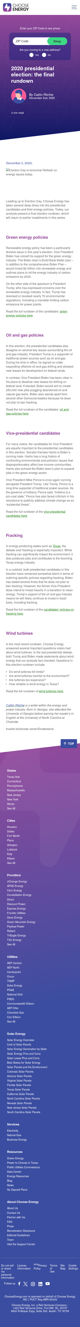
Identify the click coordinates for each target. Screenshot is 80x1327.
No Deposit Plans (17, 1189)
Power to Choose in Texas (22, 1162)
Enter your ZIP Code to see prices (40, 28)
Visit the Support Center (21, 1244)
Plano (10, 840)
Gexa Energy (15, 917)
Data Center (14, 1171)
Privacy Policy (40, 1266)
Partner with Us (16, 1217)
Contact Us (13, 1213)
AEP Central (14, 963)
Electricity (12, 1130)
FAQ (9, 1222)
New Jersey (14, 795)
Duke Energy (14, 985)
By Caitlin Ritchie (41, 94)
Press (10, 1226)
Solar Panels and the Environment (27, 1067)
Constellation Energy (19, 895)
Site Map (62, 1266)
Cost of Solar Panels (19, 1044)
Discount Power (16, 904)
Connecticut (14, 781)
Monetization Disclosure (21, 1230)
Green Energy (15, 1158)
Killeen (11, 858)
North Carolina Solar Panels (23, 1098)
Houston (12, 827)
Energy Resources (18, 1176)
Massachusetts (16, 790)
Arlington (12, 845)
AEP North (13, 967)
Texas (56, 546)
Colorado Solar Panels (20, 1071)
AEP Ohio (12, 1008)
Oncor (10, 976)
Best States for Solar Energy (23, 1062)
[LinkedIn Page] (40, 1285)
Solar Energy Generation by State (27, 1049)
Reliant (11, 931)
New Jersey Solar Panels (21, 1107)
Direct (10, 899)
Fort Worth (13, 836)
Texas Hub (13, 777)
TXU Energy (14, 940)
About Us (12, 1208)
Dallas (10, 831)
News (10, 1185)
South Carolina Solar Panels (23, 1112)
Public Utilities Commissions (23, 1167)
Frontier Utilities (16, 913)
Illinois (10, 804)
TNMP (11, 981)
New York (12, 799)
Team (10, 1239)
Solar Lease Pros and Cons (23, 1058)
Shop (57, 41)
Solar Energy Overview (20, 1040)
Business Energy (17, 1139)
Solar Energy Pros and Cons (24, 1053)
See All (11, 808)
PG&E (10, 990)
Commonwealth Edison (20, 1003)
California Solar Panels (20, 1094)
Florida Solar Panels (19, 1085)
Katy (9, 854)
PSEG (10, 999)
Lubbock (12, 849)
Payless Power (15, 926)
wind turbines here (51, 691)
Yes (37, 55)
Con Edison (14, 1017)
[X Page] (25, 1285)
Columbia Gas (15, 1012)
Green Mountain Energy (21, 922)
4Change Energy (17, 881)
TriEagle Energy (16, 935)
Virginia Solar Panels (19, 1080)
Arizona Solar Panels (19, 1076)
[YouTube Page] (48, 1283)
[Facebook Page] (19, 1284)
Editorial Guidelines (18, 1235)
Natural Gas (14, 1135)
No (49, 55)
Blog (9, 1180)
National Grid (15, 994)
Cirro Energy (14, 890)
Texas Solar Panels (18, 1089)
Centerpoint (14, 972)
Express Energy (16, 908)
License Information (24, 1266)
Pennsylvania (15, 786)
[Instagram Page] (33, 1285)
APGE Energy (15, 886)
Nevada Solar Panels (19, 1103)
